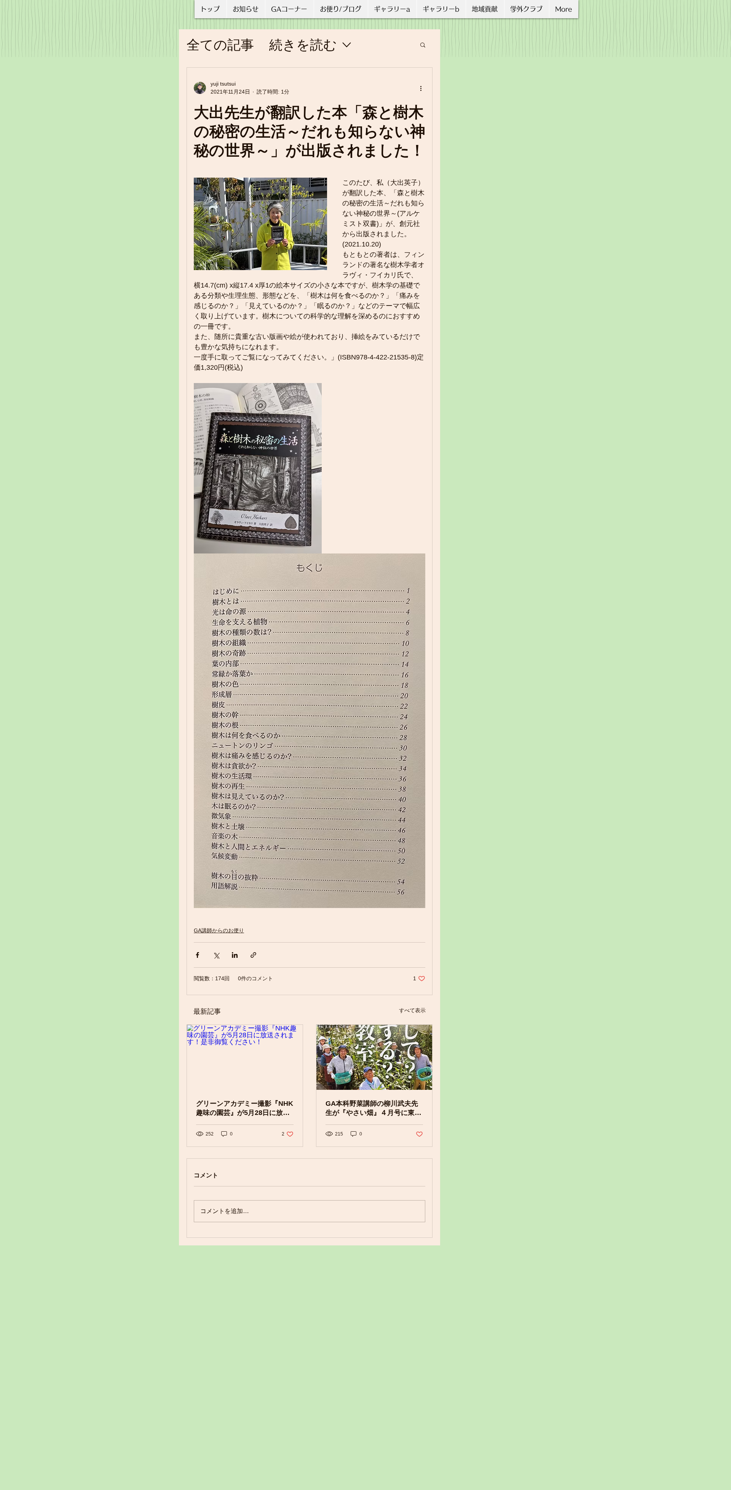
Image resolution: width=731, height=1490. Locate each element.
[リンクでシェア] (253, 955)
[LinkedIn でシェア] (234, 955)
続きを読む (303, 44)
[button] (422, 44)
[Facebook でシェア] (197, 955)
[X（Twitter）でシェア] (216, 955)
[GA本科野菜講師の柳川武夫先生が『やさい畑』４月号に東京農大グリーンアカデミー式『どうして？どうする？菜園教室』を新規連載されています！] (374, 1057)
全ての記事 (220, 44)
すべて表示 (412, 1010)
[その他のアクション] (420, 87)
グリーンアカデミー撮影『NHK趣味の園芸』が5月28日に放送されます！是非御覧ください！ (244, 1108)
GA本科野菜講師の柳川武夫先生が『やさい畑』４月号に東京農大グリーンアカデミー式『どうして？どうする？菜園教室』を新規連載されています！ (373, 1108)
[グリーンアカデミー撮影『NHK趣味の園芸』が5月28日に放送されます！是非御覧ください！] (245, 1057)
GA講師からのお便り (219, 930)
